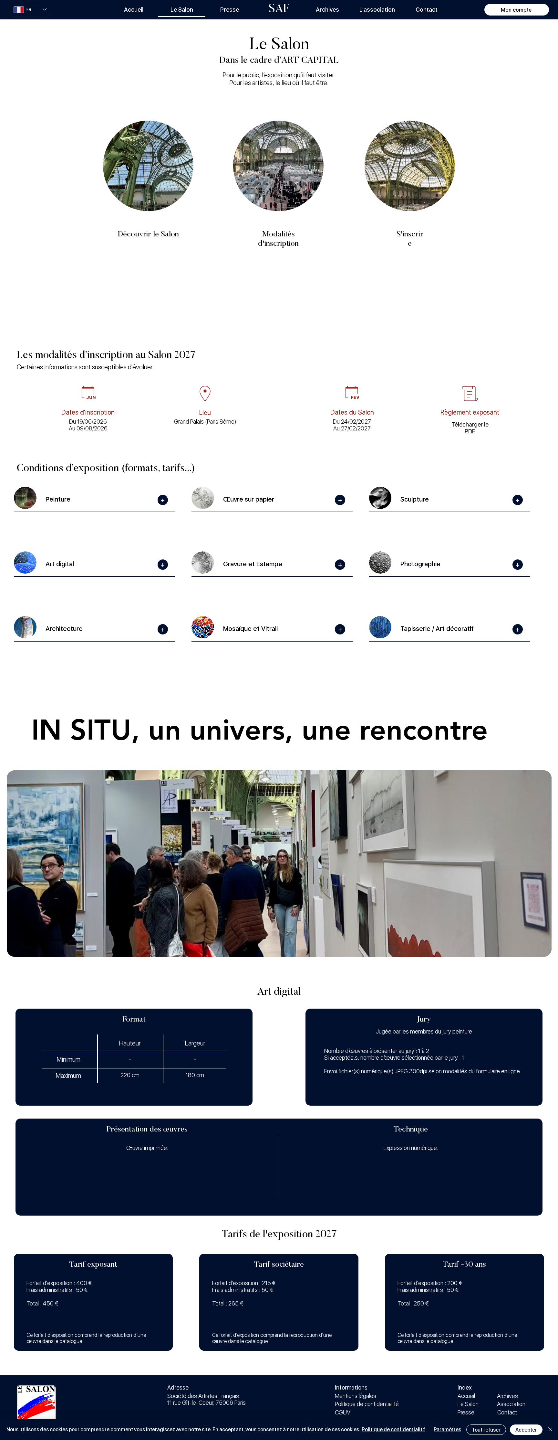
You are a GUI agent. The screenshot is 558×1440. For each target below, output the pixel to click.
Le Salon (468, 1404)
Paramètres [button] (447, 1429)
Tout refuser (486, 1430)
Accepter (526, 1430)
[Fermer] (550, 1429)
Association (511, 1404)
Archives (507, 1395)
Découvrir (410, 171)
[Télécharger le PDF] (470, 425)
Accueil (466, 1395)
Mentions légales (355, 1395)
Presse (466, 1412)
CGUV (342, 1412)
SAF (279, 9)
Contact (507, 1412)
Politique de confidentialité (367, 1404)
